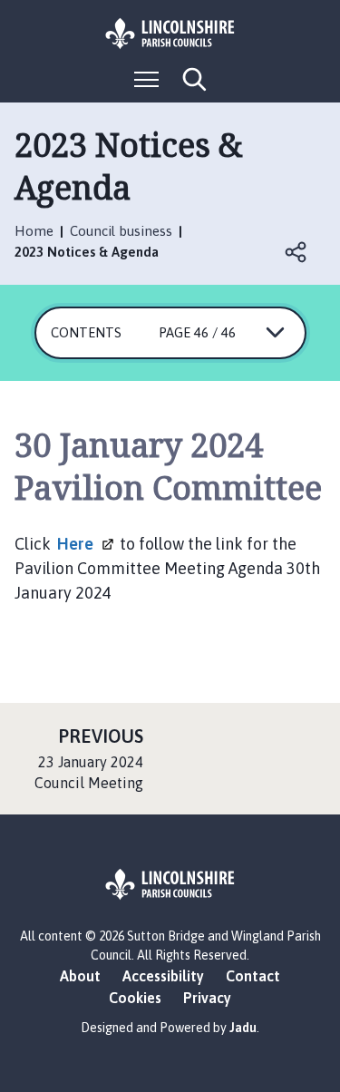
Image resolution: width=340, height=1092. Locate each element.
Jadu (243, 1027)
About (80, 976)
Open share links (296, 252)
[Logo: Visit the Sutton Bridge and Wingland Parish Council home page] (170, 33)
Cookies (135, 998)
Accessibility (163, 976)
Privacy (207, 998)
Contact (253, 976)
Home (34, 231)
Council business (121, 231)
